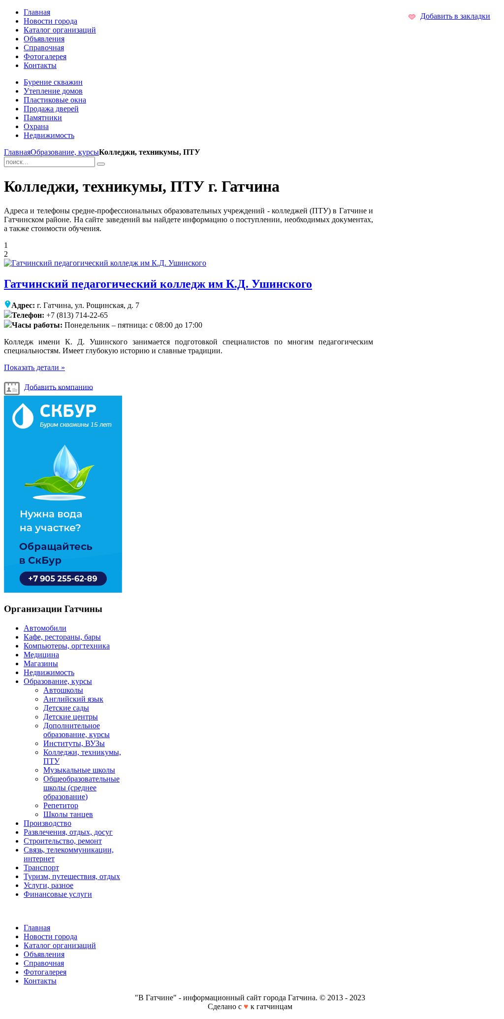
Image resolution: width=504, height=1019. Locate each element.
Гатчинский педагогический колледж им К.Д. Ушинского (158, 283)
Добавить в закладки (455, 16)
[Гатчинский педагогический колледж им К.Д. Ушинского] (105, 263)
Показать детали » (34, 367)
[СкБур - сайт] (63, 590)
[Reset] (101, 164)
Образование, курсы (65, 152)
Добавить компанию (58, 386)
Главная (17, 152)
